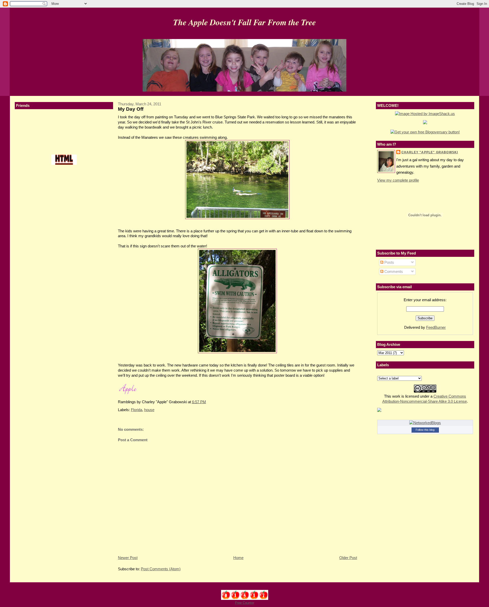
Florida (136, 410)
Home (238, 557)
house (149, 410)
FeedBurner (436, 327)
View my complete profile (398, 180)
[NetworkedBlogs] (425, 423)
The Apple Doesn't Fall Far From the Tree (244, 22)
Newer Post (128, 557)
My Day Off (130, 109)
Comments (393, 271)
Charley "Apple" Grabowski (429, 152)
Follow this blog (425, 429)
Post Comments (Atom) (161, 569)
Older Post (348, 557)
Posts (388, 262)
